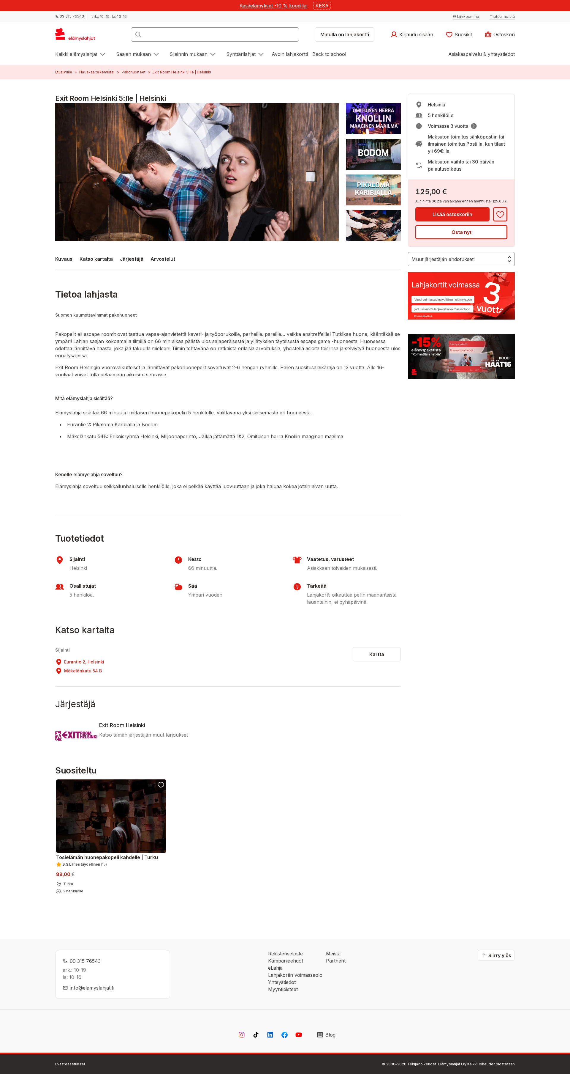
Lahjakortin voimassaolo (295, 975)
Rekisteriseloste (285, 954)
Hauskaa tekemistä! (96, 72)
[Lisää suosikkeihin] (500, 214)
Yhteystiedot (282, 982)
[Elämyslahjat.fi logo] (76, 36)
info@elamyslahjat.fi (92, 988)
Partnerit (336, 961)
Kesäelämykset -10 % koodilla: (274, 6)
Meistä (333, 954)
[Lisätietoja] (473, 126)
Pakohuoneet (133, 72)
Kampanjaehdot (285, 961)
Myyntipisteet (283, 989)
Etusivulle (63, 72)
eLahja (275, 968)
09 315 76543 (85, 961)
